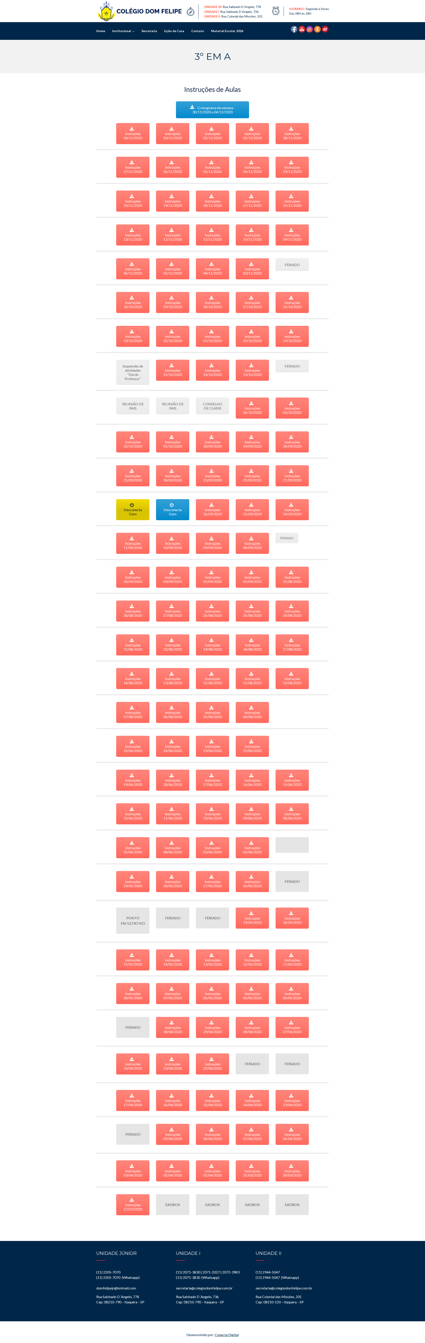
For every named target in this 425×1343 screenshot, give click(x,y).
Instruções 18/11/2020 (212, 203)
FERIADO (292, 265)
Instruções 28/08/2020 (133, 613)
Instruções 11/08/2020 (252, 680)
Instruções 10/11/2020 (252, 237)
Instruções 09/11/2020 (292, 237)
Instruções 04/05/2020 (292, 995)
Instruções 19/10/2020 (292, 338)
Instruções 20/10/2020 (252, 338)
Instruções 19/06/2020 (133, 782)
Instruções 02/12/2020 (212, 135)
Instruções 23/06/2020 (212, 748)
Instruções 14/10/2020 (212, 372)
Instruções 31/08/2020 (292, 579)
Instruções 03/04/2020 (133, 1173)
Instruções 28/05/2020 (172, 883)
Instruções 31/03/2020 (252, 1173)
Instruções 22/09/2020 (252, 478)
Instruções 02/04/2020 (172, 1173)
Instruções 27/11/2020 (133, 169)
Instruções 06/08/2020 (172, 714)
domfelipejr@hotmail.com (116, 1288)
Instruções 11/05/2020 (292, 962)
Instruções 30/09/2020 (212, 444)
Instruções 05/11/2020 (172, 271)
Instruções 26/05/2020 (252, 883)
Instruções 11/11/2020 (212, 237)
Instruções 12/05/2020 (252, 962)
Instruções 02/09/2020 (212, 579)
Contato (197, 31)
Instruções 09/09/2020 (212, 545)
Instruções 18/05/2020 (292, 920)
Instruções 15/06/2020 (292, 782)
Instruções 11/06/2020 (172, 816)
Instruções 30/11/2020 (292, 135)
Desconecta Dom (133, 512)
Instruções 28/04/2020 (252, 1029)
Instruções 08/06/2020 (292, 816)
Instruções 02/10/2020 (133, 444)
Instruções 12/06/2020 (133, 816)
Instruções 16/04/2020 (172, 1102)
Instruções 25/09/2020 (133, 478)
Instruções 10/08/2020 (292, 680)
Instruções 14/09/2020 (292, 512)
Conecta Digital (227, 1335)
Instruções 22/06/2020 (252, 748)
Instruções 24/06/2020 (172, 748)
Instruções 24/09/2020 (172, 478)
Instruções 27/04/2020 (292, 1029)
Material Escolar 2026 (227, 31)
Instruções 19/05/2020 (252, 920)
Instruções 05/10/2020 (292, 410)
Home (100, 31)
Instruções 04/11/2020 (212, 271)
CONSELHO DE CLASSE (212, 406)
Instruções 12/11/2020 (172, 237)
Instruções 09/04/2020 (172, 1136)
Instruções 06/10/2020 (252, 410)
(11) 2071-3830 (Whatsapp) (197, 1277)
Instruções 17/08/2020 (292, 647)
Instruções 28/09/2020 (292, 444)
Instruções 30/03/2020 (292, 1173)
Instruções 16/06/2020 (252, 782)
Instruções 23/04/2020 (172, 1066)
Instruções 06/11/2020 (133, 271)
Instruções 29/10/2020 (172, 304)
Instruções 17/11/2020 (252, 203)
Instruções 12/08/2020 (212, 680)
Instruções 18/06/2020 (172, 782)
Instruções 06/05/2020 (212, 995)
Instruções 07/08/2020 (133, 714)
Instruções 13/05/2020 (212, 962)
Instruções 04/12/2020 (133, 135)
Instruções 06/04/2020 (292, 1136)
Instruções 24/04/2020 (133, 1066)
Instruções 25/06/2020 (133, 748)
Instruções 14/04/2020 (252, 1102)
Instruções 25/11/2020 (212, 169)
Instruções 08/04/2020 (212, 1136)
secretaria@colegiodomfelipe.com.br (204, 1288)
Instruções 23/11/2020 (292, 169)
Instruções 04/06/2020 (172, 850)
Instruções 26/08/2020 (212, 613)
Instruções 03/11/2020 (252, 271)
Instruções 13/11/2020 (133, 237)
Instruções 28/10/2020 (212, 304)
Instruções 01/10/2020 (172, 444)
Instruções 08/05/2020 (133, 995)
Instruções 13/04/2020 (292, 1102)
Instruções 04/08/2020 (252, 714)
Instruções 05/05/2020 (252, 995)
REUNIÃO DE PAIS (133, 406)
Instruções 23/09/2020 (212, 478)
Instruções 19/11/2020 (172, 203)
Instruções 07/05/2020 (172, 995)
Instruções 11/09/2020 (133, 545)
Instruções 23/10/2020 (133, 338)
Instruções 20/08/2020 (172, 647)
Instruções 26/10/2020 (292, 304)
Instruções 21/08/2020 (133, 647)
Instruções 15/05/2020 (133, 962)
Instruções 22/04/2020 (212, 1066)
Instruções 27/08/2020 (172, 613)
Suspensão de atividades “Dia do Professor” (133, 372)
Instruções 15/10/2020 (172, 372)
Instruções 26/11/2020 (172, 169)
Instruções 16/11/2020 (292, 203)
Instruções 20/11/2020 (133, 203)
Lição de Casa (174, 31)
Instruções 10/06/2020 (212, 816)
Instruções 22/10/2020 (172, 338)
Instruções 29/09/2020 (252, 444)
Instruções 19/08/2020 (212, 647)
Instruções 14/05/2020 (172, 962)
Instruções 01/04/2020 (212, 1173)
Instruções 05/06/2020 (133, 850)
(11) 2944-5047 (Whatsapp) (277, 1277)
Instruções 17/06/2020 (212, 782)
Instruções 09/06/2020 (252, 816)
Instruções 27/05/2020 (212, 883)
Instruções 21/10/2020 (212, 338)
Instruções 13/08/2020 (172, 680)
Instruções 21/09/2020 (292, 478)
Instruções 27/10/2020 (252, 304)
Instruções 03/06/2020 (212, 850)
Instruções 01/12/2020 (252, 135)
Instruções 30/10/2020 (133, 304)
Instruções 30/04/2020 (172, 1029)
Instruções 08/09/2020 (252, 545)
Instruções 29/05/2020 (133, 883)
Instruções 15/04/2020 (212, 1102)
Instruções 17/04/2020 (133, 1102)
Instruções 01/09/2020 (252, 579)
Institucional (121, 31)
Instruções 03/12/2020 (172, 135)
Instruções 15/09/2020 (252, 512)
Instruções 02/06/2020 (252, 850)
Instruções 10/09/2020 (172, 545)
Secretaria (149, 31)
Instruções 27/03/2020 (133, 1207)
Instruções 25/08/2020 (252, 613)
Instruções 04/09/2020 (133, 579)
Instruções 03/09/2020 (172, 579)
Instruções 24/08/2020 (292, 613)
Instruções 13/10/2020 (252, 372)
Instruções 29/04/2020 (212, 1029)
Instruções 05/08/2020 (212, 714)
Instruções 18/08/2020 (252, 647)
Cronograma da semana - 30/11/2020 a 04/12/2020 (213, 110)
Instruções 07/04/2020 (252, 1136)
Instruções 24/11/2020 (252, 169)
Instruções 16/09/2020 (212, 512)
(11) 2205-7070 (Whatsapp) (118, 1277)
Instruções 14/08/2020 (133, 680)
